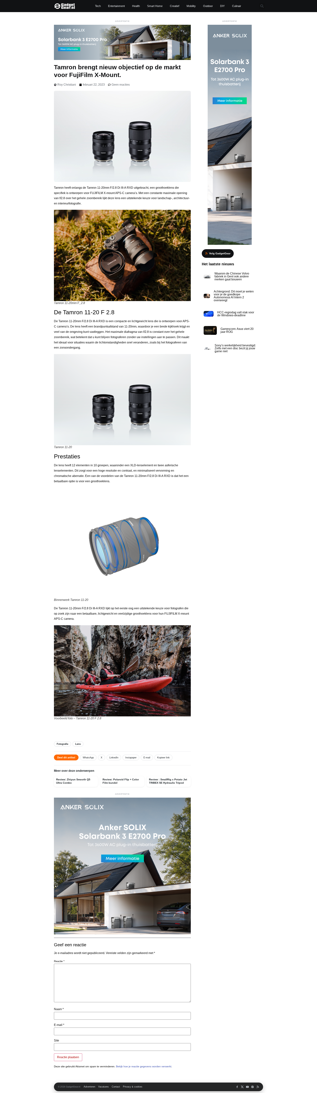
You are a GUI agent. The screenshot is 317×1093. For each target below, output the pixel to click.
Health (136, 6)
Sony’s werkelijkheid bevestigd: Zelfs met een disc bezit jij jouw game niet (235, 348)
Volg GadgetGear (219, 253)
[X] (242, 1086)
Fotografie (62, 744)
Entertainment (116, 6)
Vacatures (103, 1086)
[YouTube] (247, 1086)
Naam (59, 1009)
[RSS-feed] (257, 1086)
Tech (98, 6)
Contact (116, 1086)
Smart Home (155, 6)
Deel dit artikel (66, 757)
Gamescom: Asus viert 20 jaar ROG (237, 330)
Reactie (59, 961)
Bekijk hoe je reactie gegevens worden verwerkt (143, 1066)
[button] (262, 6)
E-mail (146, 757)
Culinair (236, 6)
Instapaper (130, 757)
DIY (222, 6)
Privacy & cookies (132, 1086)
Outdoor (208, 6)
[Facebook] (237, 1086)
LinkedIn (113, 757)
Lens (78, 744)
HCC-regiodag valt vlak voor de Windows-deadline (235, 314)
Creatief (174, 6)
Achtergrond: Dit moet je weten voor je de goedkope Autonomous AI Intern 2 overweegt (234, 296)
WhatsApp (88, 757)
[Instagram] (252, 1086)
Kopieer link (163, 757)
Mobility (191, 6)
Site (56, 1040)
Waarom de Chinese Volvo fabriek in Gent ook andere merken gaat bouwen (231, 276)
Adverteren (89, 1086)
